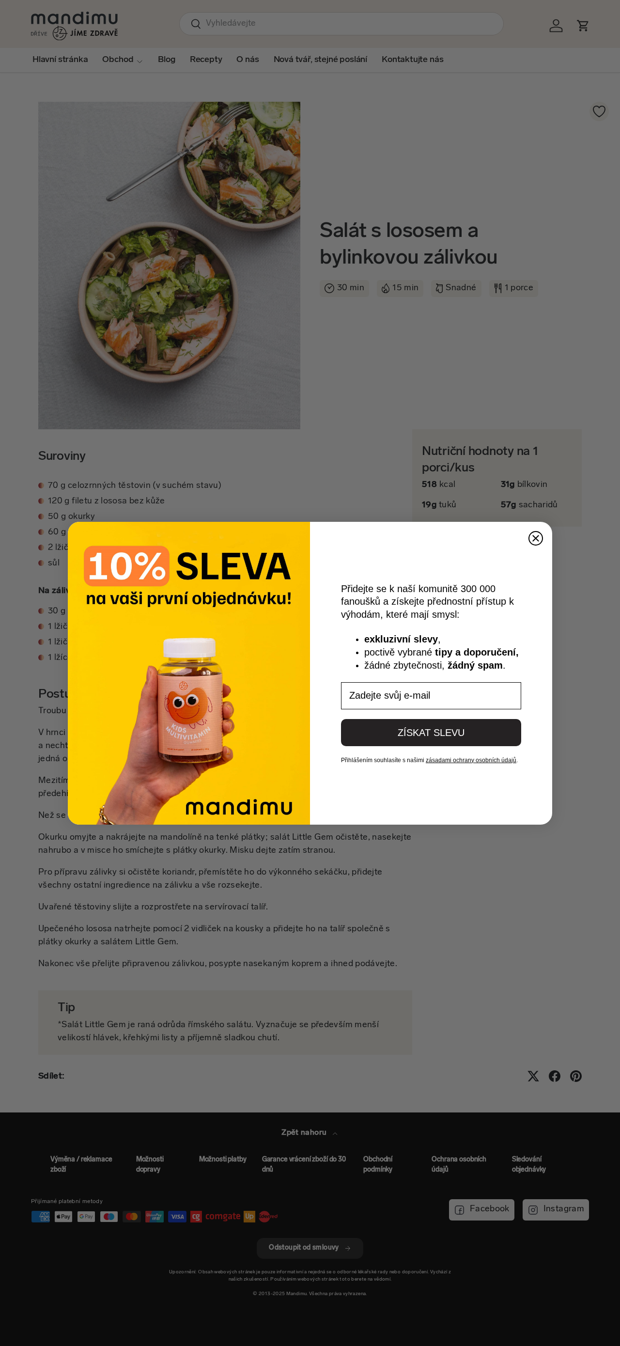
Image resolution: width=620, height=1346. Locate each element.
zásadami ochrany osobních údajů (471, 760)
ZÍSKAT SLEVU (431, 732)
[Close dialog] (535, 538)
